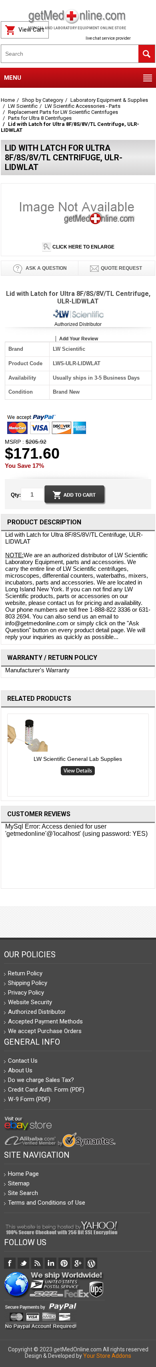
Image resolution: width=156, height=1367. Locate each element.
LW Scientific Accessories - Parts (82, 106)
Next (152, 757)
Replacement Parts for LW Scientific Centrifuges (63, 112)
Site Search (23, 1193)
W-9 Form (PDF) (29, 1099)
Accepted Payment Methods (45, 1021)
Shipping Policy (27, 983)
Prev (4, 757)
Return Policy (25, 973)
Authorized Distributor (78, 324)
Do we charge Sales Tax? (41, 1080)
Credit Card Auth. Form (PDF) (46, 1089)
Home (8, 100)
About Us (20, 1070)
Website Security (30, 1002)
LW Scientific (23, 106)
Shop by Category (42, 100)
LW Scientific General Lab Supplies (78, 759)
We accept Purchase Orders (45, 1031)
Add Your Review (78, 339)
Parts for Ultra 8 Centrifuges (40, 118)
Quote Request (121, 268)
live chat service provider (108, 38)
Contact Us (23, 1060)
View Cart (31, 29)
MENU (12, 77)
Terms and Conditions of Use (46, 1202)
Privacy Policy (26, 992)
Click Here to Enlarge (82, 247)
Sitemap (19, 1183)
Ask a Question (45, 268)
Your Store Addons (107, 1356)
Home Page (23, 1173)
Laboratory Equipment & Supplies (109, 100)
